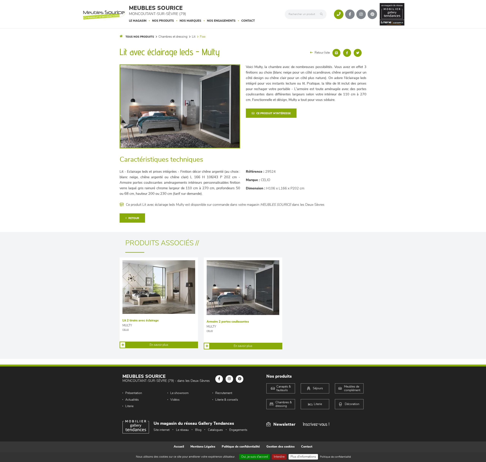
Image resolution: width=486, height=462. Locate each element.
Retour (133, 218)
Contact (248, 20)
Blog (198, 429)
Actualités (132, 399)
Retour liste (322, 52)
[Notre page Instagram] (361, 14)
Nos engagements (221, 20)
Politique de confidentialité (241, 446)
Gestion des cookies (280, 446)
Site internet (162, 429)
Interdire (279, 456)
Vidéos (175, 399)
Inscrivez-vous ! (316, 424)
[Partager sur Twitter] (358, 53)
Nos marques (190, 20)
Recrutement (223, 393)
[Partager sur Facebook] (347, 53)
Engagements (238, 429)
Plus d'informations (303, 456)
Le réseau (182, 429)
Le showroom (179, 393)
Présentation (133, 393)
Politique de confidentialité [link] (335, 457)
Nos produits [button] (163, 20)
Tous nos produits (139, 37)
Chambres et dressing (173, 36)
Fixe (202, 36)
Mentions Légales (202, 446)
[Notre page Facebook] (350, 14)
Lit (193, 36)
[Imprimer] (336, 53)
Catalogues (215, 429)
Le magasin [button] (137, 20)
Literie (129, 406)
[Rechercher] (322, 14)
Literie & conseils (226, 399)
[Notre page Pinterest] (372, 14)
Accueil (179, 446)
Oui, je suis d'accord (254, 456)
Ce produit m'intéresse (273, 113)
